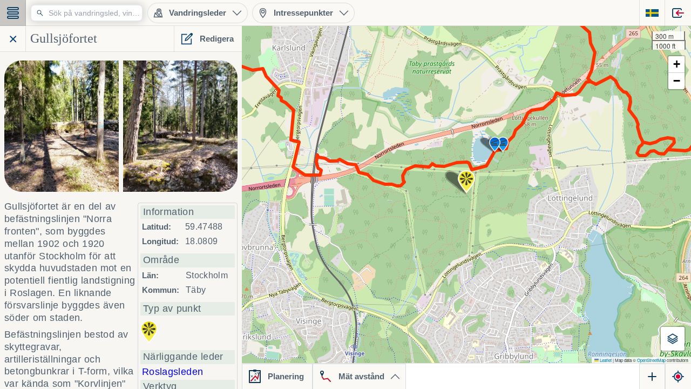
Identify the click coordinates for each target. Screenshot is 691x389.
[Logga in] (678, 13)
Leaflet (605, 360)
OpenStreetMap (651, 360)
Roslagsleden (172, 371)
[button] (466, 181)
